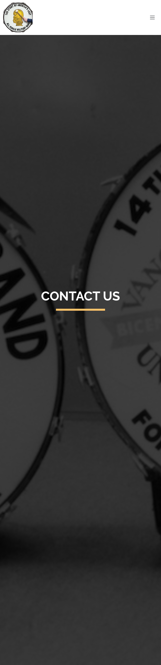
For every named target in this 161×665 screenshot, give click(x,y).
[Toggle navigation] (152, 17)
